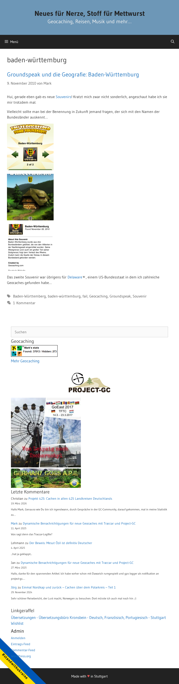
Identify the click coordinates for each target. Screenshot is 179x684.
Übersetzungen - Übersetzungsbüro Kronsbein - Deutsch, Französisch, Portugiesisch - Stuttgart (88, 617)
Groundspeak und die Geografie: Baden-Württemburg (73, 74)
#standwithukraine (15, 666)
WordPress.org (21, 656)
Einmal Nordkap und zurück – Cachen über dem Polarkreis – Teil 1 (69, 587)
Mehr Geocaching (25, 360)
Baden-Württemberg (29, 296)
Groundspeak (120, 296)
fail (85, 296)
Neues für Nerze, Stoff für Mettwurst (89, 13)
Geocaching (98, 296)
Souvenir (140, 296)
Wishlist (17, 623)
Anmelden (18, 638)
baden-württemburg (64, 296)
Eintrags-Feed (20, 644)
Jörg (14, 587)
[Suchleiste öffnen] (172, 42)
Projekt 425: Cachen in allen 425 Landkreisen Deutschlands (70, 498)
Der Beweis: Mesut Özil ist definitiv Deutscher (60, 543)
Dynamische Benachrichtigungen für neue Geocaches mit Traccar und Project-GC (79, 523)
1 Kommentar (24, 303)
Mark (14, 523)
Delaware (75, 277)
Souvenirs (63, 96)
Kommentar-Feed (23, 650)
